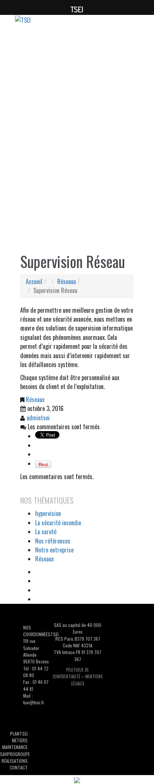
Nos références (52, 540)
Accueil (34, 281)
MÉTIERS (20, 740)
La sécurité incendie (58, 522)
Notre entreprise (54, 549)
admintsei (38, 417)
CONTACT (19, 767)
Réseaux (66, 281)
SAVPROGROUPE (15, 754)
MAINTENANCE (15, 747)
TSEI (23, 733)
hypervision (48, 513)
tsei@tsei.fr (33, 702)
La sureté (45, 531)
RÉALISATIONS (14, 761)
